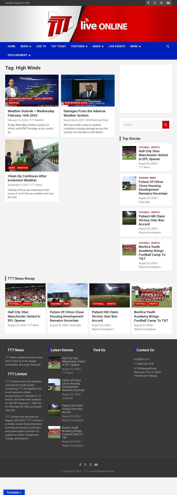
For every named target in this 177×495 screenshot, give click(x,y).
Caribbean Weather (20, 98)
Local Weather (43, 98)
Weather (14, 103)
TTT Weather (36, 120)
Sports (155, 147)
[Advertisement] (145, 88)
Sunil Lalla (144, 202)
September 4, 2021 (18, 185)
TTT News (36, 185)
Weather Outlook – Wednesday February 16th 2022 (31, 113)
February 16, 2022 (17, 120)
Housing (143, 178)
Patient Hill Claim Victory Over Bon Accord (152, 220)
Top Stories (131, 139)
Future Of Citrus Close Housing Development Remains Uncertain (153, 187)
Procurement (17, 55)
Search (165, 125)
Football (144, 147)
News (24, 46)
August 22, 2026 (148, 163)
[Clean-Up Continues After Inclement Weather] (32, 155)
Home (11, 46)
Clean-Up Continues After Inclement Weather (27, 178)
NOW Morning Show (76, 103)
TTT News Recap (21, 278)
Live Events (117, 46)
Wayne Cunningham (150, 232)
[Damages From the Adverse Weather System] (88, 90)
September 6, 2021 (74, 120)
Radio (97, 46)
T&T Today (58, 46)
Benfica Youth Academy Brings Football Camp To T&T (152, 252)
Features (78, 46)
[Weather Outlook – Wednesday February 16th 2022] (32, 90)
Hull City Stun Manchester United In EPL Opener (153, 155)
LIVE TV (41, 46)
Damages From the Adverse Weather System (84, 113)
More (134, 46)
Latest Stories (62, 350)
